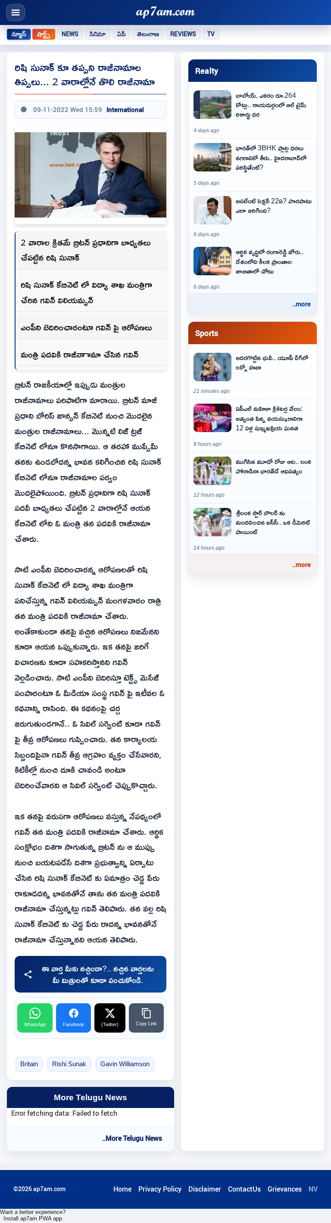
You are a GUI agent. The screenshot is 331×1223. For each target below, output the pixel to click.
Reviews (183, 34)
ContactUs (244, 1189)
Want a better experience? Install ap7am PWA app (33, 1215)
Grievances (285, 1189)
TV (211, 34)
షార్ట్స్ (43, 34)
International (125, 109)
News (70, 34)
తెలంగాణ (148, 34)
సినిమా (98, 34)
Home (122, 1189)
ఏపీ (121, 34)
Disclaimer (204, 1189)
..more (301, 303)
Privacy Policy (159, 1189)
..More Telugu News (132, 1138)
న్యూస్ (19, 34)
